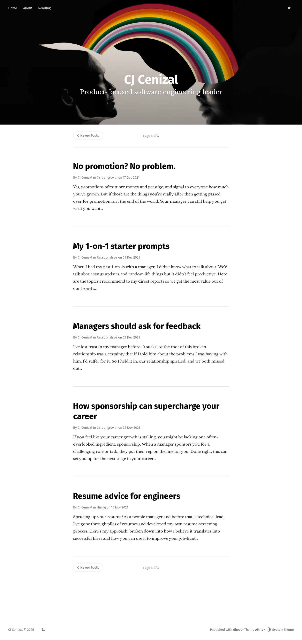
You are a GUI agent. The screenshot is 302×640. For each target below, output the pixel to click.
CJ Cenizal (85, 177)
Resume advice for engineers (126, 496)
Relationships (107, 257)
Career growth (107, 177)
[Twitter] (289, 8)
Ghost (237, 630)
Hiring (101, 507)
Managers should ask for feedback (137, 326)
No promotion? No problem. (124, 166)
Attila (259, 630)
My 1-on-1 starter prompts (121, 246)
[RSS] (43, 630)
